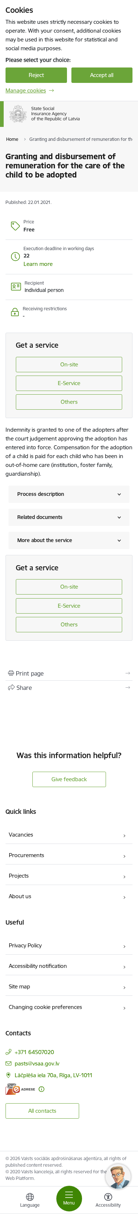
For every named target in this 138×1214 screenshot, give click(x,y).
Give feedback (69, 779)
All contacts (42, 1110)
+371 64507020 (34, 1052)
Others (69, 401)
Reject (36, 75)
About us (20, 896)
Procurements (26, 855)
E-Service (69, 383)
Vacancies (21, 834)
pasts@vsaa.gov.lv (37, 1063)
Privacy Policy (25, 945)
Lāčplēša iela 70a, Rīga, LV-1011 (54, 1075)
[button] (38, 264)
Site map (19, 986)
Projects (19, 875)
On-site (69, 364)
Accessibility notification (38, 965)
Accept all (101, 75)
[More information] (41, 1089)
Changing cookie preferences (45, 1006)
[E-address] (20, 1089)
